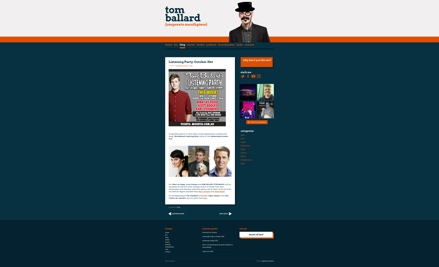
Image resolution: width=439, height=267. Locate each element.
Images (243, 142)
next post (223, 213)
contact (249, 44)
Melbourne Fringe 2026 (210, 240)
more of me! (256, 234)
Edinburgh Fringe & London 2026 (213, 236)
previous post (178, 213)
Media (201, 44)
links (239, 44)
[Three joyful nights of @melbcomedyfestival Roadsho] (248, 110)
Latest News (245, 146)
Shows (191, 44)
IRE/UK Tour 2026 (207, 251)
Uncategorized (246, 160)
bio (176, 44)
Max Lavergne (204, 191)
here (205, 198)
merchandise (226, 44)
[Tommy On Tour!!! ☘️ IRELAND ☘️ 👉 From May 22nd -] (265, 110)
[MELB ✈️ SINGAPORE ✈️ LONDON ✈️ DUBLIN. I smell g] (265, 92)
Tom (191, 65)
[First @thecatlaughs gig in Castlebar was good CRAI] (248, 92)
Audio (243, 135)
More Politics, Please (209, 232)
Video (243, 163)
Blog (182, 44)
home (168, 44)
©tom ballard (169, 261)
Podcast (211, 44)
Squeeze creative (268, 261)
